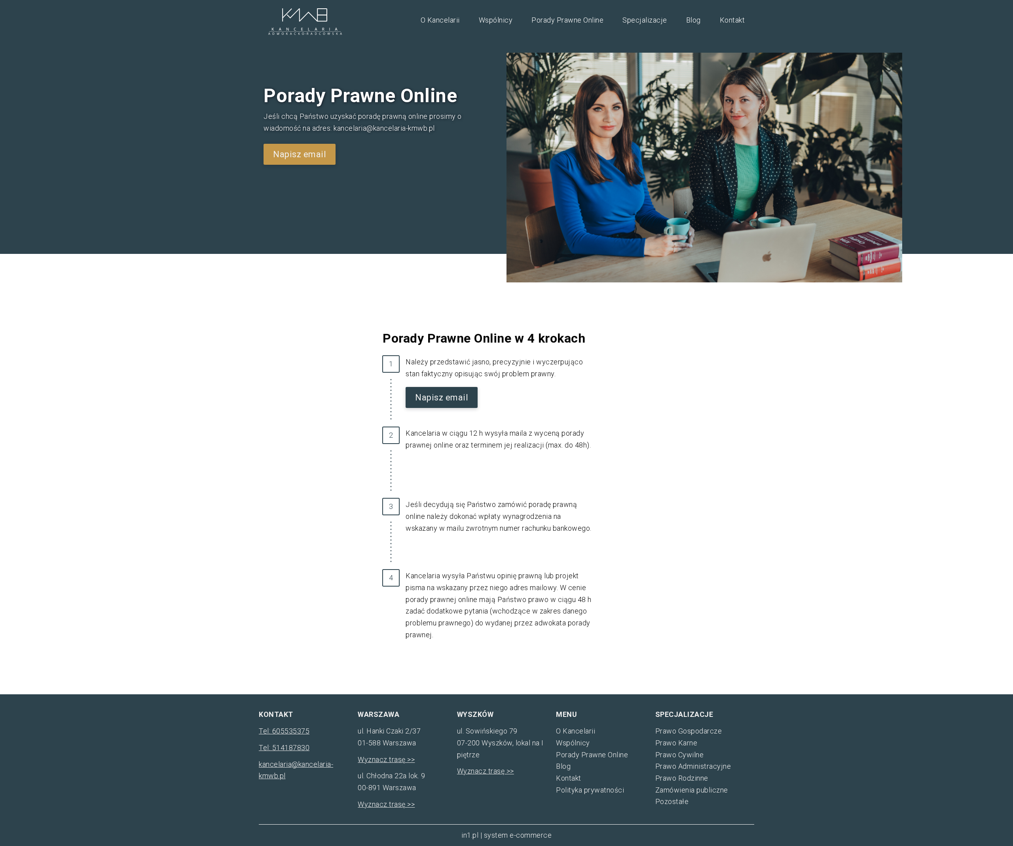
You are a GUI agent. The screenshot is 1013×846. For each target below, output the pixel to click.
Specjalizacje (644, 20)
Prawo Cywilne (679, 755)
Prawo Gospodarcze (688, 731)
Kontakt (732, 20)
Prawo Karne (676, 743)
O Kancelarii (440, 20)
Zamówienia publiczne (691, 790)
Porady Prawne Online (567, 20)
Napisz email (299, 154)
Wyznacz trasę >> (386, 759)
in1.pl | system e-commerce (506, 835)
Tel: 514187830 (284, 747)
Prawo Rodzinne (681, 778)
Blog (693, 20)
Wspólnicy (496, 20)
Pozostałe (672, 801)
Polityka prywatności (590, 790)
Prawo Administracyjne (693, 766)
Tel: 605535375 (284, 731)
